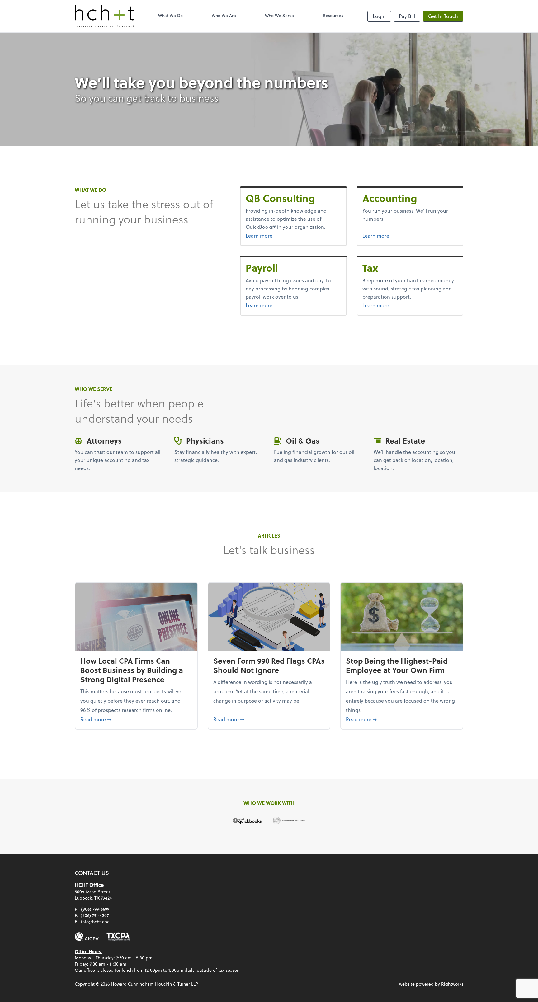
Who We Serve (279, 15)
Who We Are (224, 15)
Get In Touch (443, 16)
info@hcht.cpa (95, 921)
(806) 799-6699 (95, 909)
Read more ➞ (136, 719)
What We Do (170, 15)
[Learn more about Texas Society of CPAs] (118, 936)
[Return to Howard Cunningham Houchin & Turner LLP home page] (104, 16)
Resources (333, 15)
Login (379, 16)
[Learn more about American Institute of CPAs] (87, 936)
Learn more (280, 235)
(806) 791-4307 (95, 915)
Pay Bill (407, 16)
